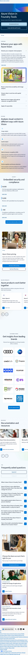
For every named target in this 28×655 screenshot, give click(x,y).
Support (1, 638)
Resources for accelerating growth (11, 637)
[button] (14, 35)
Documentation (6, 641)
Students (23, 641)
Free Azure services (17, 633)
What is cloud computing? (5, 644)
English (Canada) (3, 649)
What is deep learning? (9, 646)
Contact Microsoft (14, 652)
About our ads (17, 654)
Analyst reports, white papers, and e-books (15, 643)
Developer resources (16, 641)
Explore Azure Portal (9, 629)
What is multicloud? (15, 644)
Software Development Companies (7, 640)
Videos (25, 643)
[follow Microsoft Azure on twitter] (16, 629)
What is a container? (4, 648)
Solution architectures (23, 637)
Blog (11, 641)
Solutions (2, 637)
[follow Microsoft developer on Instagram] (18, 629)
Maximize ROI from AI (19, 635)
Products (5, 633)
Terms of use (6, 654)
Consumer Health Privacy (5, 652)
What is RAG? (11, 648)
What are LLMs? (23, 646)
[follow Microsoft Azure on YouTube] (23, 629)
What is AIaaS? (17, 646)
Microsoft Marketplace (19, 640)
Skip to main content (4, 0)
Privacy (20, 652)
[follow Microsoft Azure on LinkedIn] (21, 629)
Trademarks (11, 654)
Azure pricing (10, 633)
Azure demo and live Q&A (9, 638)
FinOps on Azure (11, 635)
